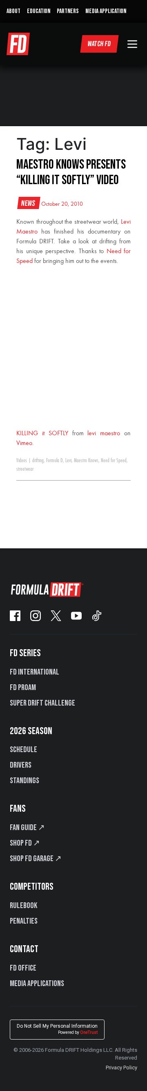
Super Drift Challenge (42, 703)
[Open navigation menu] (132, 44)
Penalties (24, 921)
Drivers (20, 765)
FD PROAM (23, 687)
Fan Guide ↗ (27, 828)
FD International (34, 672)
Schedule (23, 750)
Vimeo (24, 443)
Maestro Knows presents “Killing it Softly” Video (71, 172)
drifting (38, 460)
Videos (21, 460)
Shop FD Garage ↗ (36, 859)
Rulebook (23, 906)
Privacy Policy (121, 1067)
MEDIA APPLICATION (105, 11)
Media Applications (37, 984)
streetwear (24, 469)
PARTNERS (68, 11)
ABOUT (13, 11)
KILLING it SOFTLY (42, 433)
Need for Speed (114, 460)
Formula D (54, 460)
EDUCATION (38, 11)
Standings (24, 781)
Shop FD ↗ (25, 843)
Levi (68, 460)
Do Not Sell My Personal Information (57, 1029)
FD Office (23, 968)
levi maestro (103, 433)
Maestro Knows (86, 460)
